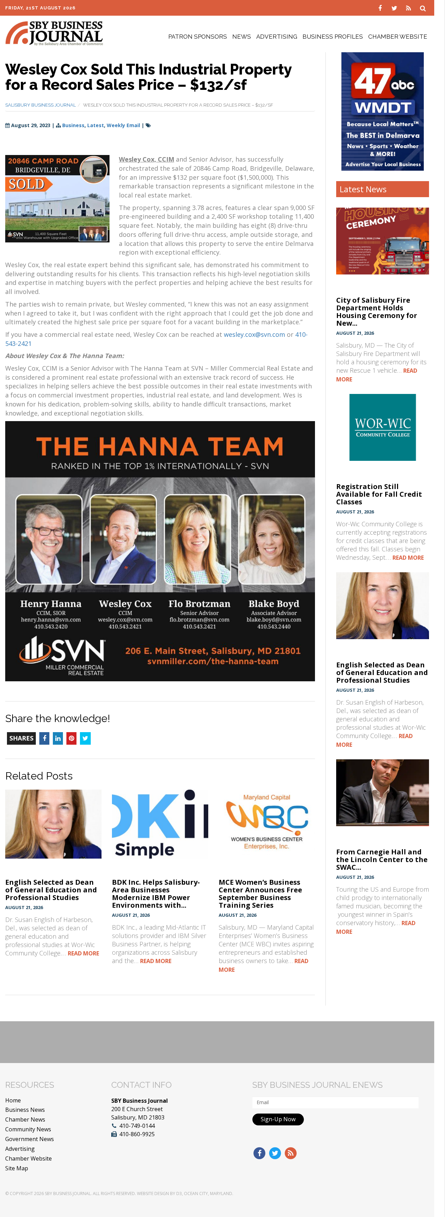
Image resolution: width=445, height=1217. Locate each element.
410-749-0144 (137, 1126)
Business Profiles (332, 36)
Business (73, 125)
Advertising (276, 36)
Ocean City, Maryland (208, 1193)
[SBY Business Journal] (54, 33)
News (241, 36)
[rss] (409, 7)
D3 (179, 1193)
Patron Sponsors (197, 36)
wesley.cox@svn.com (254, 334)
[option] (382, 111)
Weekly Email (123, 125)
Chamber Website (397, 36)
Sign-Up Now (278, 1119)
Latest (95, 125)
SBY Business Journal (68, 1193)
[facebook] (381, 7)
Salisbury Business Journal (40, 105)
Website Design (153, 1193)
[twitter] (395, 7)
